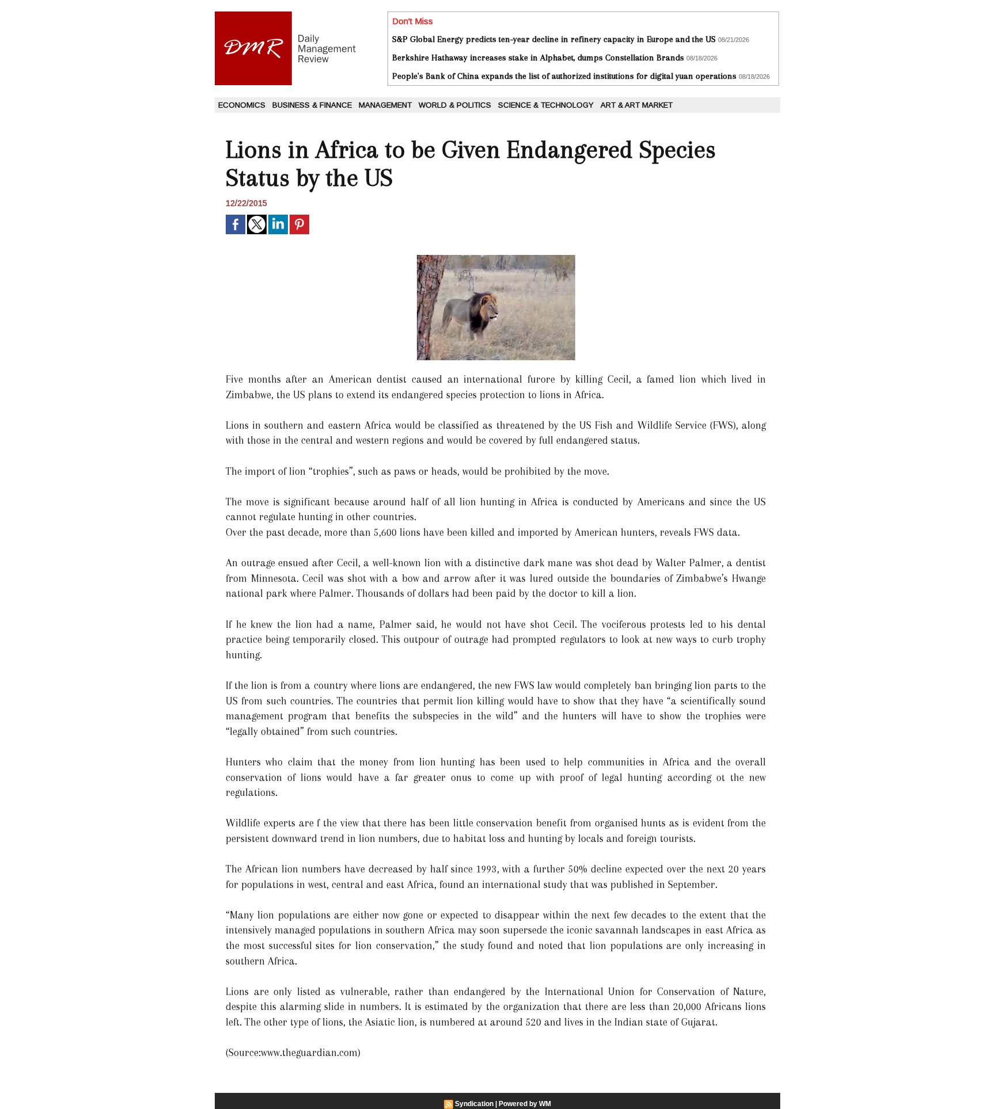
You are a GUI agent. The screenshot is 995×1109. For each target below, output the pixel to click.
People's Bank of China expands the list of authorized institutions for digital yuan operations (564, 76)
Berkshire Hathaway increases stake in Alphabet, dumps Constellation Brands (538, 57)
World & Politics (455, 105)
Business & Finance (312, 105)
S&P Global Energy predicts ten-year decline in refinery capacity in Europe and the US (554, 39)
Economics (241, 105)
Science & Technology (546, 105)
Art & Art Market (637, 105)
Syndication (474, 1104)
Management (385, 105)
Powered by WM (525, 1104)
